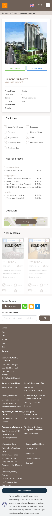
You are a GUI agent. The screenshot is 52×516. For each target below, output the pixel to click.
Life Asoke (28, 387)
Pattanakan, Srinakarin (12, 427)
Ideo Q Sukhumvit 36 (10, 368)
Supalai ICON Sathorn (10, 387)
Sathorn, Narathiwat (11, 383)
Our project (6, 351)
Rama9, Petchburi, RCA (34, 383)
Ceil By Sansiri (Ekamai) (11, 378)
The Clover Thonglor (10, 364)
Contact (29, 463)
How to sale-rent (33, 458)
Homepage (5, 13)
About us (30, 453)
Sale (3, 332)
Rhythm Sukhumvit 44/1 (11, 406)
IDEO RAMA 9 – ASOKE (33, 390)
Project (14, 13)
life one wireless (31, 433)
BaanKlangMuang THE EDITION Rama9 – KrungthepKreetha (11, 434)
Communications (11, 167)
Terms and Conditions (35, 444)
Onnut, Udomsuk (9, 395)
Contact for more (9, 301)
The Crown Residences (33, 418)
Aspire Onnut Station (10, 399)
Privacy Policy (31, 448)
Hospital (7, 192)
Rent (3, 335)
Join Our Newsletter (10, 312)
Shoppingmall (10, 175)
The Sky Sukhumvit (9, 403)
